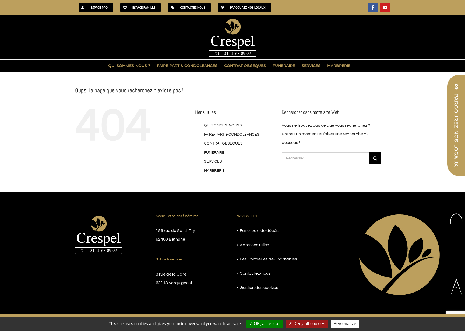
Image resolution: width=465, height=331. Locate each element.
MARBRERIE (214, 170)
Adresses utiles (254, 245)
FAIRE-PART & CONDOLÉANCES (231, 134)
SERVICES (213, 161)
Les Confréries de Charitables (268, 259)
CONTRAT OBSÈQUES (223, 143)
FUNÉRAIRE (214, 152)
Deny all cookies (308, 323)
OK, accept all (266, 323)
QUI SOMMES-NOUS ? (223, 125)
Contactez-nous (255, 273)
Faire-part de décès (259, 230)
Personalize (344, 323)
